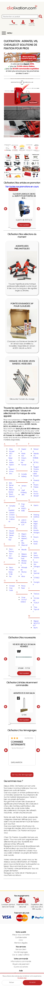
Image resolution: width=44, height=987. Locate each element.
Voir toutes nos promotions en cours (22, 186)
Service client (20, 949)
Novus (23, 586)
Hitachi (23, 458)
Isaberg (23, 476)
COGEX (12, 515)
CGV (21, 940)
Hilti (22, 456)
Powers (36, 485)
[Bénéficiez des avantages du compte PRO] (36, 148)
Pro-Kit (36, 494)
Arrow (11, 471)
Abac (11, 449)
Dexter (11, 535)
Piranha (36, 469)
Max (22, 543)
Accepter (32, 982)
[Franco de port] (14, 148)
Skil (35, 564)
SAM (35, 553)
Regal (35, 524)
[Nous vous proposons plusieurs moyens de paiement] (29, 148)
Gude (11, 590)
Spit (35, 571)
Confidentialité (21, 937)
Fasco (11, 567)
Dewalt (11, 533)
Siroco (36, 562)
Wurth (36, 628)
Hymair (23, 465)
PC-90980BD (35, 458)
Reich (35, 526)
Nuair (23, 588)
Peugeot (36, 467)
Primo (36, 492)
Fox (10, 576)
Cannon (11, 513)
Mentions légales (20, 943)
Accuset (11, 451)
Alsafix (11, 462)
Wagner (36, 621)
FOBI (10, 574)
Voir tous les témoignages (22, 775)
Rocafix (36, 530)
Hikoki (23, 454)
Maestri (23, 534)
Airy (10, 460)
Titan (35, 607)
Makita (23, 536)
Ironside (24, 474)
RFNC (35, 528)
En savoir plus (22, 978)
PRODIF (36, 496)
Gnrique (12, 586)
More (23, 576)
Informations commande (21, 961)
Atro (10, 474)
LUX (22, 525)
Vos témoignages (21, 952)
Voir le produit (24, 224)
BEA (10, 483)
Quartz (36, 505)
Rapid (36, 521)
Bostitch (12, 496)
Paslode (36, 454)
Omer (23, 597)
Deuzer (11, 531)
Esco (10, 554)
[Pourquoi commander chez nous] (7, 148)
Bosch (11, 494)
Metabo (24, 561)
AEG (10, 454)
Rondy (36, 542)
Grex (10, 588)
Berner (11, 485)
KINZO (23, 509)
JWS (22, 495)
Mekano (24, 554)
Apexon (11, 469)
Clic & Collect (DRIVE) (20, 955)
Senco (36, 555)
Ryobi (35, 544)
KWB (23, 511)
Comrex (12, 517)
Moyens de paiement (20, 964)
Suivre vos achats (21, 967)
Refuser (11, 982)
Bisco (11, 488)
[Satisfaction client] (22, 148)
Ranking (36, 515)
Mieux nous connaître (20, 935)
